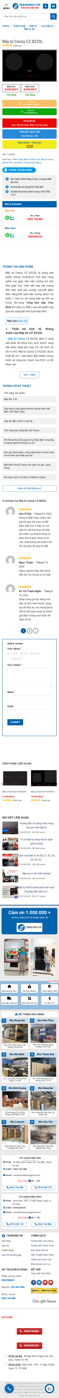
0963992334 (35, 236)
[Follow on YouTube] (50, 1282)
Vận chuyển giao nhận (42, 1255)
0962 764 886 (16, 1187)
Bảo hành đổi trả (39, 1250)
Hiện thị (22, 321)
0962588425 (8, 1280)
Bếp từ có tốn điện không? (36, 873)
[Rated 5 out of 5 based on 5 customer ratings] (7, 45)
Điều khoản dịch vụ (41, 1264)
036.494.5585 (18, 1287)
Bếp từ (33, 25)
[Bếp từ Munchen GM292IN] (15, 778)
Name (10, 692)
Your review (14, 665)
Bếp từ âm (29, 28)
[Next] (56, 790)
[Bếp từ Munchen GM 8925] (44, 778)
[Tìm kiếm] (53, 16)
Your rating (14, 648)
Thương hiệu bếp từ (33, 162)
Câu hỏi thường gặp (11, 1255)
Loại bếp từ (47, 25)
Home (6, 25)
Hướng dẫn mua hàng (42, 1241)
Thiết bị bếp (19, 25)
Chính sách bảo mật (41, 1259)
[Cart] (53, 6)
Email (10, 706)
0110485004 (19, 1386)
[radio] (11, 88)
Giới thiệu (6, 1241)
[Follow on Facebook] (33, 1282)
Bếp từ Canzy (47, 159)
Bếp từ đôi (7, 162)
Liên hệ (5, 1245)
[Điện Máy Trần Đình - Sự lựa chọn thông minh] (26, 6)
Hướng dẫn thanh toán (42, 1245)
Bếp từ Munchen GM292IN (14, 791)
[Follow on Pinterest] (45, 1282)
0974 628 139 (45, 1187)
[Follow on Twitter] (39, 1282)
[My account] (45, 6)
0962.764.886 (35, 219)
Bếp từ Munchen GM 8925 (42, 791)
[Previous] (2, 790)
